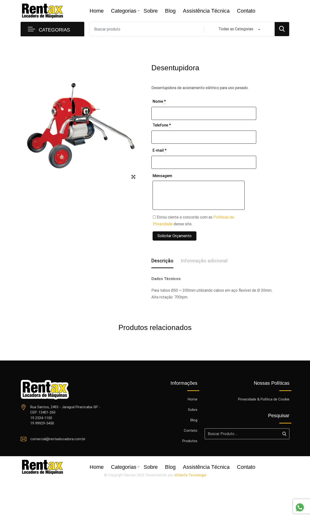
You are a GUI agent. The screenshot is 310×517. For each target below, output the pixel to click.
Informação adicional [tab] (204, 261)
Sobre (151, 11)
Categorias (123, 11)
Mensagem (162, 175)
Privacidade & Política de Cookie (263, 399)
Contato (246, 11)
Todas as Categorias (235, 29)
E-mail (160, 150)
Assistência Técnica (206, 11)
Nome (159, 101)
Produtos (189, 441)
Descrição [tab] (162, 261)
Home (97, 11)
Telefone (162, 125)
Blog (170, 11)
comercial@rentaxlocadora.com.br (57, 439)
